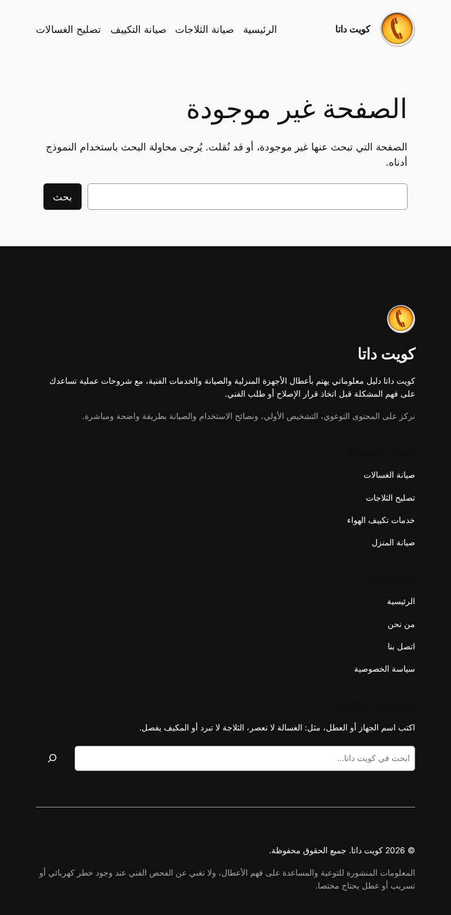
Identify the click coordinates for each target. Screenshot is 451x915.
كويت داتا (353, 29)
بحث (62, 197)
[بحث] (52, 758)
